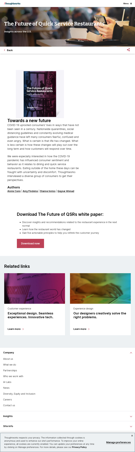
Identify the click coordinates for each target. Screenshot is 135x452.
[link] (30, 243)
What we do (9, 364)
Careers (7, 399)
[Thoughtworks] (12, 3)
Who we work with (13, 376)
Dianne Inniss (48, 191)
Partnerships (10, 370)
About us (8, 358)
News (6, 387)
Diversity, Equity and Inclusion (19, 393)
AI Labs (7, 382)
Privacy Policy (79, 447)
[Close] (132, 436)
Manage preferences (118, 442)
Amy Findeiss (30, 191)
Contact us (9, 405)
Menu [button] (126, 3)
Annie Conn (14, 191)
